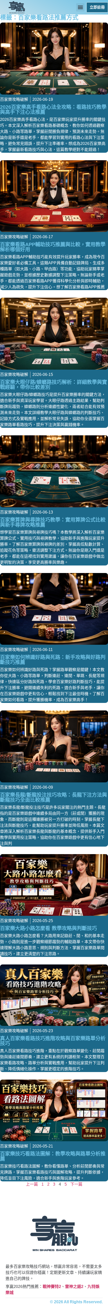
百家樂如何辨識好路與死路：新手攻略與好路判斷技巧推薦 (52, 660)
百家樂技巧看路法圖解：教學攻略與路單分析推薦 (52, 1156)
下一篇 (76, 1184)
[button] (80, 7)
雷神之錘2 (74, 1286)
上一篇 (32, 1184)
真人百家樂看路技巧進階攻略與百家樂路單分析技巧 (52, 1041)
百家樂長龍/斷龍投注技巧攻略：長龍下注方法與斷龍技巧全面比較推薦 (53, 797)
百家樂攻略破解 (14, 99)
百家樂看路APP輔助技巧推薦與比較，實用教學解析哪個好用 (52, 247)
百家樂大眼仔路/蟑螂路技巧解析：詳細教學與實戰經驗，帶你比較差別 (53, 384)
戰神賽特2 (52, 1286)
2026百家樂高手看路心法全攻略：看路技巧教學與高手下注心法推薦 (53, 109)
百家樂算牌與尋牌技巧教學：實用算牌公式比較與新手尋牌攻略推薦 (52, 522)
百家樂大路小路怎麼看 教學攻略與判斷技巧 (48, 928)
